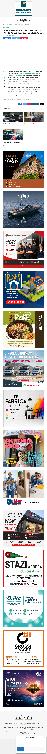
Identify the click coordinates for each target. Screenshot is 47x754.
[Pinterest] (4, 83)
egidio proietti (10, 99)
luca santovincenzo (17, 99)
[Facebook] (4, 74)
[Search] (42, 20)
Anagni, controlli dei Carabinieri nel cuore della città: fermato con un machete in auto (33, 124)
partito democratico (26, 99)
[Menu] (5, 20)
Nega (27, 748)
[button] (44, 737)
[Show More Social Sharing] (29, 38)
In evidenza (6, 27)
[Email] (4, 86)
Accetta (21, 748)
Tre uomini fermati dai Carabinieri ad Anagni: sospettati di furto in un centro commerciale (11, 142)
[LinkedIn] (4, 80)
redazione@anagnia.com (26, 734)
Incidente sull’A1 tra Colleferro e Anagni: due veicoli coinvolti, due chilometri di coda (12, 124)
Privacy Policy (8, 747)
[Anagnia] (23, 20)
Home (4, 24)
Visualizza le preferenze (38, 748)
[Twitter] (4, 77)
